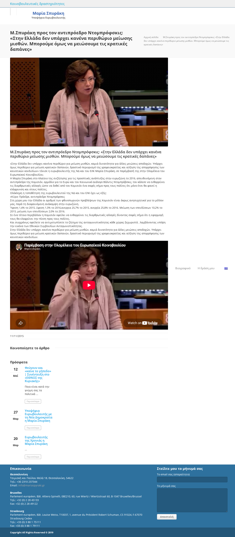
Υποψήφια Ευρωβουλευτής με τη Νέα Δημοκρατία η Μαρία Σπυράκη (38, 416)
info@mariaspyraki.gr (31, 485)
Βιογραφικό (183, 268)
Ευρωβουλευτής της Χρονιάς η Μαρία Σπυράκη (36, 440)
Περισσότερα (33, 401)
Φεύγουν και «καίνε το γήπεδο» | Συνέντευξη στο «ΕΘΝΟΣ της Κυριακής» (38, 374)
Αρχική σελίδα (151, 37)
